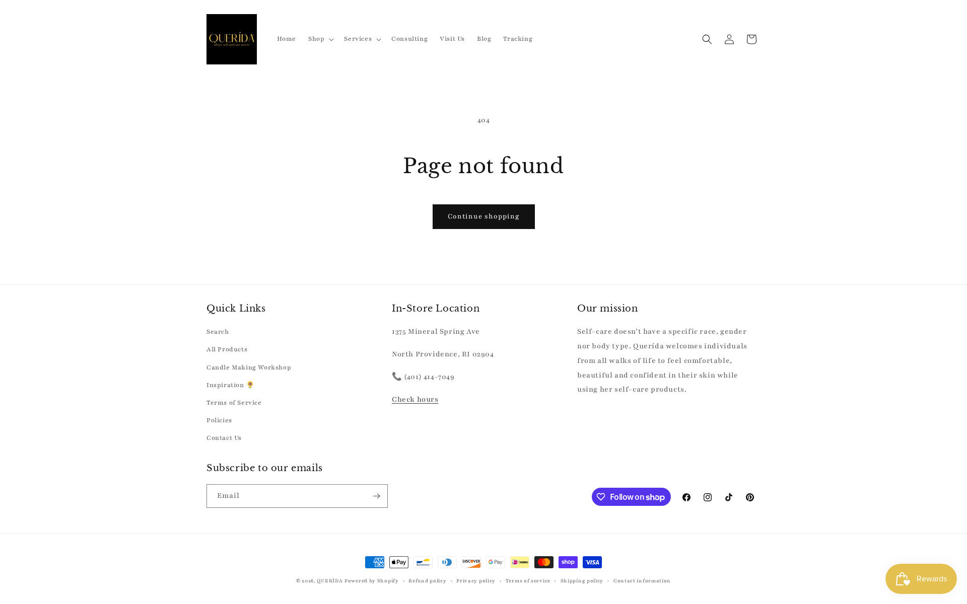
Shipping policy (582, 580)
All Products (226, 349)
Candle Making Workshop (248, 367)
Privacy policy (476, 580)
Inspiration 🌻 (230, 385)
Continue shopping (484, 216)
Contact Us (224, 438)
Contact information (642, 580)
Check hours (415, 399)
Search (217, 332)
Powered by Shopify (371, 580)
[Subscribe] (376, 496)
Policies (219, 420)
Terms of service (528, 580)
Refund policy (427, 580)
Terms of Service (234, 403)
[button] (320, 38)
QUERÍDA (329, 580)
